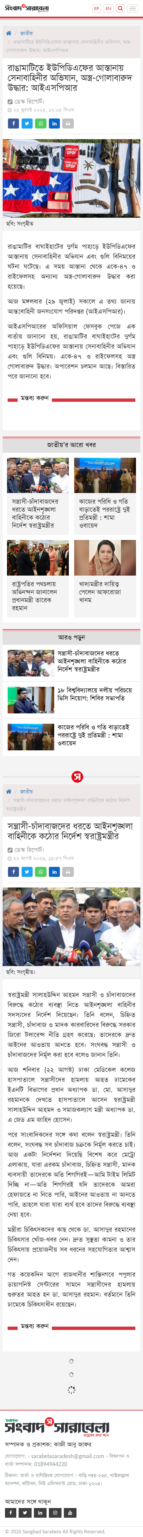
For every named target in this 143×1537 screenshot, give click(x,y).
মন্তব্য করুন (35, 398)
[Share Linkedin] (54, 123)
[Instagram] (55, 1513)
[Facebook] (10, 1513)
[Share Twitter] (27, 123)
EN (108, 8)
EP (96, 8)
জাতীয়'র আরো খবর (71, 445)
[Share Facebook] (13, 123)
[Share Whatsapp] (41, 123)
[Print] (68, 123)
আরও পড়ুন (71, 637)
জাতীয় (26, 33)
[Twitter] (25, 1513)
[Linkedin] (40, 1513)
